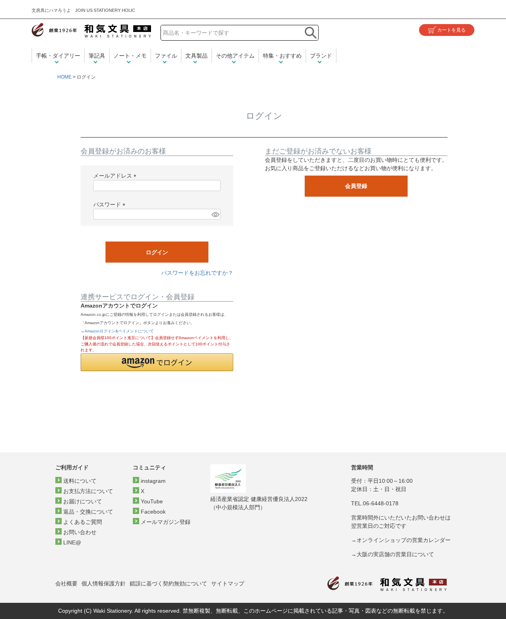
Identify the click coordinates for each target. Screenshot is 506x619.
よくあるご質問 (82, 522)
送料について (79, 481)
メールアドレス (116, 176)
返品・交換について (88, 511)
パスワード (110, 204)
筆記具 (97, 56)
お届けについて (82, 501)
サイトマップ (227, 583)
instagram (153, 481)
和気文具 (91, 30)
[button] (157, 362)
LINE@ (72, 542)
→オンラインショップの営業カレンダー (401, 540)
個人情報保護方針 (103, 583)
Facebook (153, 511)
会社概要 (66, 583)
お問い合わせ (79, 532)
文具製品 (196, 56)
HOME (64, 77)
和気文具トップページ (387, 583)
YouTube (152, 501)
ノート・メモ (130, 56)
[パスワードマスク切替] (215, 214)
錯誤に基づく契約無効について (168, 583)
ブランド (321, 56)
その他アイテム (235, 56)
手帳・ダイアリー (58, 56)
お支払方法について (88, 491)
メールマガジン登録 (166, 522)
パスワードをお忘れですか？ (197, 273)
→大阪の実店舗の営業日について (392, 554)
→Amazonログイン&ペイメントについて (117, 331)
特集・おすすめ (282, 56)
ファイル (166, 56)
